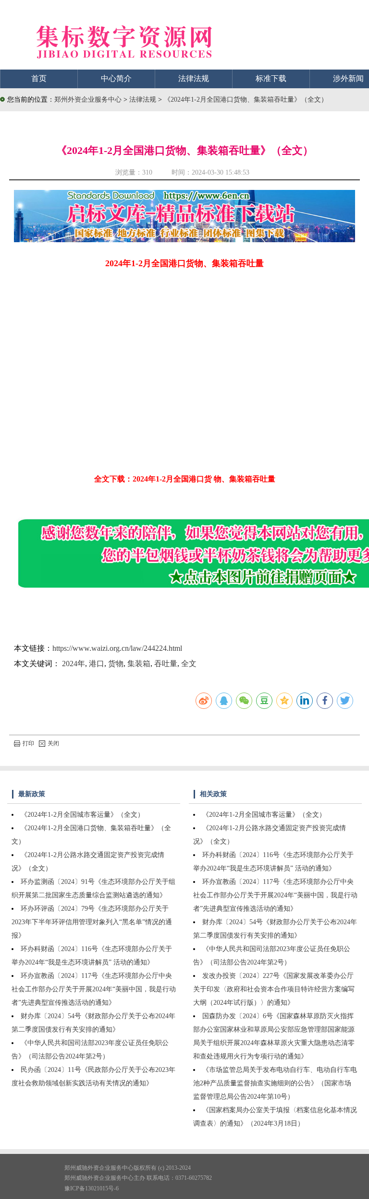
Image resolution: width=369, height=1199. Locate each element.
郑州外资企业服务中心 (88, 99)
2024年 (73, 663)
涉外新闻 (348, 78)
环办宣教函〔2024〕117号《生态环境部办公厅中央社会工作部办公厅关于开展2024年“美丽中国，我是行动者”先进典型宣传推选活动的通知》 (94, 989)
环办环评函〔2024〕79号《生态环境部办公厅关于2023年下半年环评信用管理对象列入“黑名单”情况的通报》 (92, 922)
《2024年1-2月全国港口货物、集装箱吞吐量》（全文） (246, 99)
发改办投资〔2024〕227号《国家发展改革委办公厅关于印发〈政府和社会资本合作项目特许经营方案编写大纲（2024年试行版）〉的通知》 (274, 989)
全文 (189, 663)
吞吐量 (165, 663)
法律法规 (193, 78)
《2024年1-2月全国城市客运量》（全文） (82, 814)
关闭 (53, 743)
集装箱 (138, 663)
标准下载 (271, 78)
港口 (96, 663)
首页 (39, 78)
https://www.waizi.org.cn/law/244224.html (117, 648)
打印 (28, 743)
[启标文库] (184, 239)
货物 (115, 663)
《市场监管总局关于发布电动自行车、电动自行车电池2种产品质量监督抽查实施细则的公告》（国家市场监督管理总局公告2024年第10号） (275, 1083)
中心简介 (116, 78)
